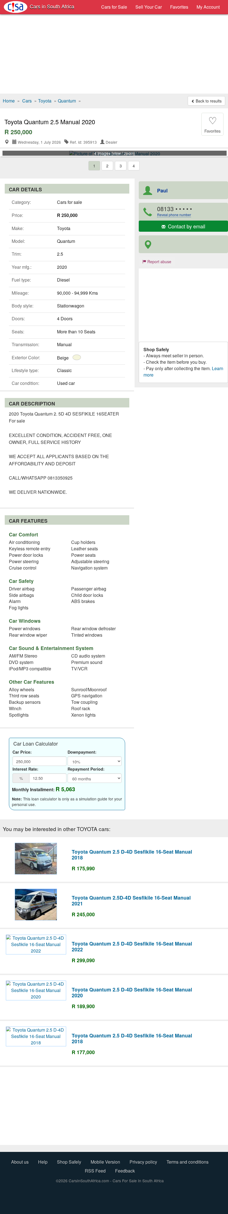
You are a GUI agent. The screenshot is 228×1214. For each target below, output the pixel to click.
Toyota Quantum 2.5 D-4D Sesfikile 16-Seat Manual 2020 (132, 992)
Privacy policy (143, 1162)
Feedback (125, 1170)
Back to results (208, 101)
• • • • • (174, 210)
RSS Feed (95, 1170)
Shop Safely (69, 1162)
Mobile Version (105, 1162)
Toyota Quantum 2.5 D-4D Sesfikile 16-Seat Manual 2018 (132, 854)
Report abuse (158, 261)
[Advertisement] (114, 55)
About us (20, 1162)
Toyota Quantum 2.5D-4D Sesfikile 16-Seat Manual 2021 (131, 900)
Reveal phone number (174, 214)
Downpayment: (82, 752)
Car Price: (22, 752)
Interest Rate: (25, 769)
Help (43, 1162)
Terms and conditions (188, 1162)
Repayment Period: (86, 769)
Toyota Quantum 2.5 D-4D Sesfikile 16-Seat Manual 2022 (132, 946)
